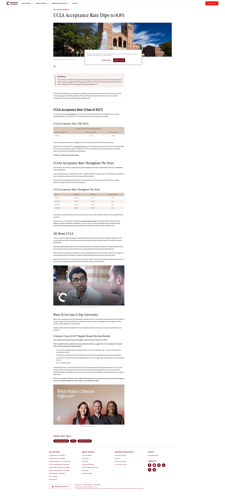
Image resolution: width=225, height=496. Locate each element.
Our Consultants (87, 455)
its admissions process (80, 146)
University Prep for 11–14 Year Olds (60, 461)
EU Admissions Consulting (57, 473)
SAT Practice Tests (120, 461)
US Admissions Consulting (57, 455)
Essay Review (53, 479)
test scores (72, 225)
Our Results (85, 458)
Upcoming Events (153, 455)
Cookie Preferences (88, 484)
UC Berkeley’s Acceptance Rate (69, 155)
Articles (117, 458)
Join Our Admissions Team (90, 467)
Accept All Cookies (119, 60)
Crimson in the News (88, 464)
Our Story (85, 461)
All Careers (85, 470)
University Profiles (120, 455)
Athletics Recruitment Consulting (59, 470)
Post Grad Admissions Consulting (59, 464)
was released (71, 114)
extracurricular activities (88, 221)
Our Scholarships (87, 473)
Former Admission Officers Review (59, 467)
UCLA (55, 146)
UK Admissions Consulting (57, 458)
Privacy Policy (97, 484)
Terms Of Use (78, 484)
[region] (113, 57)
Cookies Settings (106, 60)
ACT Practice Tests (121, 464)
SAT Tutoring (53, 476)
